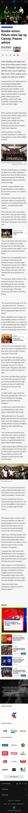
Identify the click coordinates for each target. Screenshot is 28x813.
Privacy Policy (17, 800)
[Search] (26, 2)
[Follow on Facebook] (20, 783)
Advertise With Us (20, 804)
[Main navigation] (2, 2)
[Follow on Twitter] (22, 783)
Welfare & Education (7, 27)
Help (9, 804)
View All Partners (14, 776)
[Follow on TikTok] (17, 783)
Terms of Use (10, 800)
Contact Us (13, 804)
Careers (5, 804)
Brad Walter (6, 47)
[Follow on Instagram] (25, 783)
